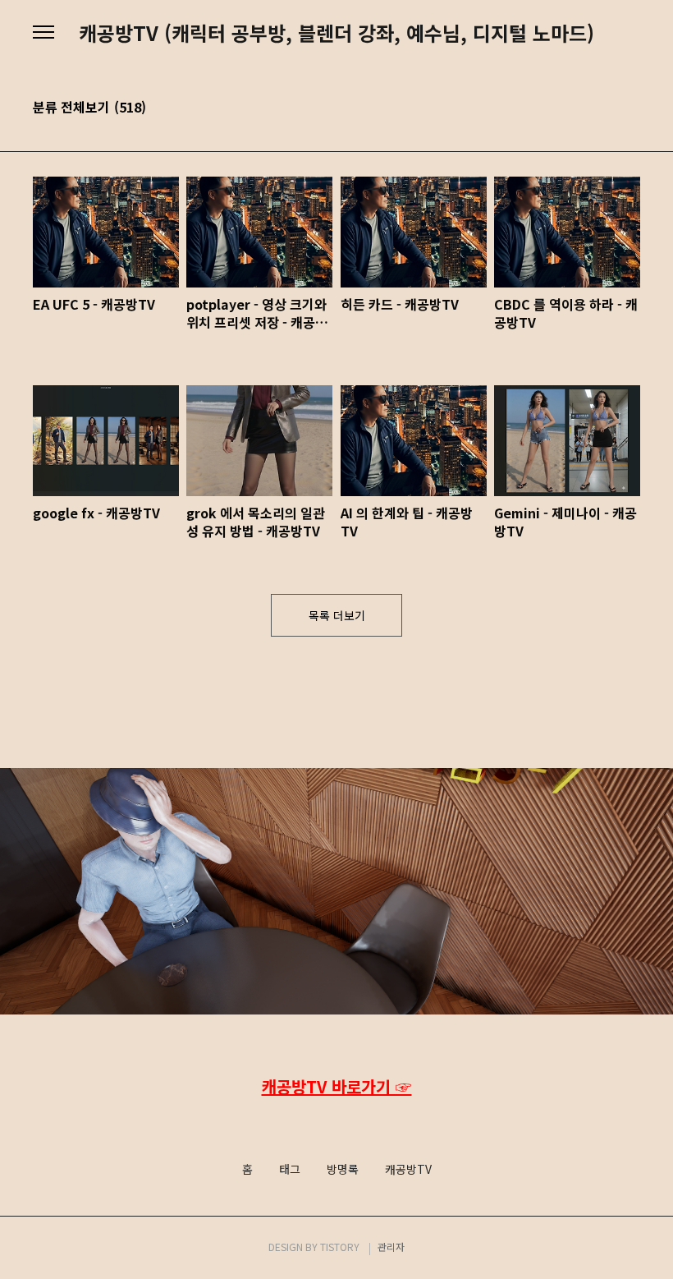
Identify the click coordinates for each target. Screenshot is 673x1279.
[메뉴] (43, 32)
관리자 (391, 1247)
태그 (289, 1169)
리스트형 (630, 108)
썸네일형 (607, 108)
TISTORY (339, 1247)
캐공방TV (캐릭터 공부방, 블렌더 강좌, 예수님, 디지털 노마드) (336, 33)
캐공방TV (408, 1169)
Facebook (334, 1120)
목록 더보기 (337, 615)
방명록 (343, 1169)
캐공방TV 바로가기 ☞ (337, 1086)
